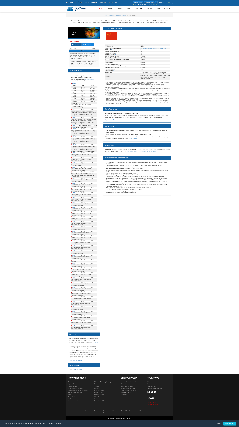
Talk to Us (167, 9)
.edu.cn (74, 172)
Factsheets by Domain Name (117, 15)
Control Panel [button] (137, 2)
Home (100, 9)
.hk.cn (73, 226)
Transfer (96, 386)
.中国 (73, 117)
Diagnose (97, 388)
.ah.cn (73, 157)
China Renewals (77, 369)
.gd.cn (73, 183)
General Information (127, 386)
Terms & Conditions (100, 401)
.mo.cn (74, 263)
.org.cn (74, 144)
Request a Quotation (74, 396)
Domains (109, 9)
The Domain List (72, 386)
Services (149, 9)
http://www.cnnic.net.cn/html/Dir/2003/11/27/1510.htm (141, 151)
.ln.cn (73, 255)
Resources (124, 394)
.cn (73, 109)
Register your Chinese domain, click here (116, 120)
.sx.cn (73, 296)
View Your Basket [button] (149, 2)
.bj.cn (73, 162)
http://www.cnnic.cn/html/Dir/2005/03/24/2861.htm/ (153, 48)
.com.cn (74, 128)
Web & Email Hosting (76, 360)
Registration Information (128, 388)
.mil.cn (74, 260)
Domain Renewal (153, 404)
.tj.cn (73, 301)
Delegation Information (127, 384)
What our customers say (155, 388)
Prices (128, 9)
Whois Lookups (98, 396)
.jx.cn (73, 250)
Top (95, 411)
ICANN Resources (126, 392)
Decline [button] (219, 423)
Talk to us (150, 384)
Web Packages (98, 392)
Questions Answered (100, 399)
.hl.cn (73, 231)
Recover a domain (73, 401)
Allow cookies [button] (229, 423)
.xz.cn (73, 316)
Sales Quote (138, 9)
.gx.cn (73, 197)
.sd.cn (73, 282)
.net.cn (74, 136)
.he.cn (73, 216)
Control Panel (152, 402)
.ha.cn (73, 207)
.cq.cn (73, 167)
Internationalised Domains (75, 388)
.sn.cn (73, 292)
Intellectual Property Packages (103, 382)
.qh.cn (73, 272)
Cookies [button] (59, 423)
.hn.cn (73, 236)
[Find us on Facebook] (149, 391)
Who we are (151, 382)
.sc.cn (73, 277)
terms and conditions (133, 137)
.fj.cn (73, 178)
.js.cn (73, 245)
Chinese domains (132, 138)
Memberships (152, 386)
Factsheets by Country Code (129, 382)
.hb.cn (73, 212)
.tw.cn (73, 306)
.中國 (73, 125)
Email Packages (99, 394)
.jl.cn (73, 240)
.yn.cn (73, 320)
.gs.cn (73, 192)
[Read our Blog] (155, 391)
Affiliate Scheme (99, 390)
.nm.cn (74, 268)
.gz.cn (73, 202)
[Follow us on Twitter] (152, 391)
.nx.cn (74, 83)
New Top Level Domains (75, 392)
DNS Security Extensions (128, 390)
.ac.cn (73, 152)
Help (158, 9)
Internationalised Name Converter (78, 390)
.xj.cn (73, 311)
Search (85, 51)
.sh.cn (73, 287)
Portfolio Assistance (100, 384)
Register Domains (73, 384)
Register (119, 9)
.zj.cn (73, 325)
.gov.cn (74, 188)
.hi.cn (73, 221)
